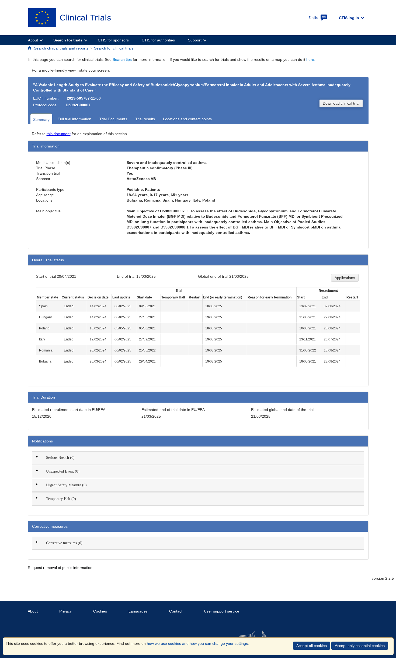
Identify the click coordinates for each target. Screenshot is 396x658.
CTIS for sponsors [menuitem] (113, 40)
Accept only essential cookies (360, 645)
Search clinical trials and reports (61, 48)
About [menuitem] (33, 40)
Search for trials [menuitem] (67, 40)
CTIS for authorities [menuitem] (158, 40)
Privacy (65, 611)
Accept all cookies (311, 645)
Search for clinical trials (113, 48)
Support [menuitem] (195, 40)
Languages (138, 611)
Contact (175, 611)
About (33, 611)
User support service (221, 611)
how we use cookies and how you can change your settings (197, 643)
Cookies (100, 611)
